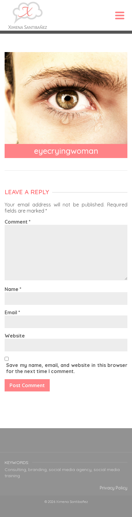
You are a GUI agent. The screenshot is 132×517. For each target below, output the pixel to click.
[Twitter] (51, 444)
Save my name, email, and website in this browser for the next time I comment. (66, 368)
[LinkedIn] (95, 444)
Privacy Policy (113, 488)
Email (12, 312)
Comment (18, 222)
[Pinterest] (80, 444)
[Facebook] (36, 444)
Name (13, 289)
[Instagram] (66, 444)
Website (15, 336)
